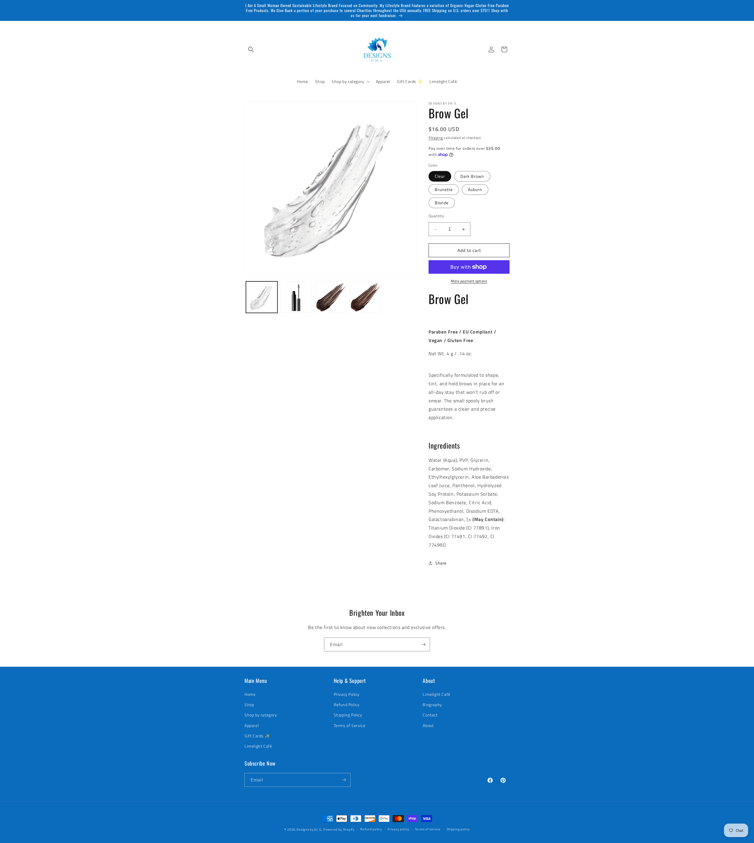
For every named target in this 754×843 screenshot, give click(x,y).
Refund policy (371, 829)
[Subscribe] (423, 644)
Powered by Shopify (339, 829)
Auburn (475, 189)
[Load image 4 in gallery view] (330, 297)
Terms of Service (350, 725)
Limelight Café (258, 746)
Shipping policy (458, 829)
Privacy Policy (347, 694)
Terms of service (428, 829)
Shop (249, 704)
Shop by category (260, 715)
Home (249, 694)
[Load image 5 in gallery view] (365, 297)
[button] (250, 49)
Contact (430, 715)
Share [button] (441, 563)
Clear (440, 176)
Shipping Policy (348, 715)
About (428, 725)
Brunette (444, 189)
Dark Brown (472, 176)
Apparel (251, 725)
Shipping (436, 137)
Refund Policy (347, 704)
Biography (432, 704)
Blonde (442, 203)
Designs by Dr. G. (309, 829)
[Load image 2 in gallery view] (296, 297)
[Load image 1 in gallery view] (261, 297)
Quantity (436, 216)
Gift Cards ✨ (257, 736)
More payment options (469, 281)
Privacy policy (398, 829)
